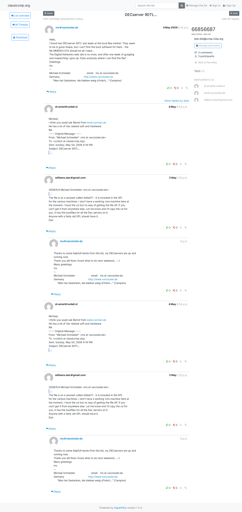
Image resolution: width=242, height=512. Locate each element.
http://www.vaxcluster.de (98, 76)
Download (21, 37)
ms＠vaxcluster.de (67, 27)
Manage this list (197, 5)
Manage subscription (209, 45)
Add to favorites (207, 62)
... (51, 152)
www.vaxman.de (96, 122)
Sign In (216, 5)
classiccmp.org (19, 5)
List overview (21, 15)
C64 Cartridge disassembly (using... (64, 18)
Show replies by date (176, 100)
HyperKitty (120, 507)
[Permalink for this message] (187, 88)
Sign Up (231, 5)
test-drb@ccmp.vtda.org (208, 38)
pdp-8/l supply (230, 18)
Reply (52, 91)
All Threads (21, 24)
